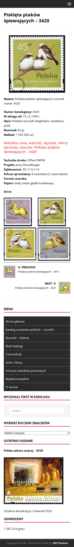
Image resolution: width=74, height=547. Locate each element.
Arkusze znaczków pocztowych (26, 370)
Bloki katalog (14, 346)
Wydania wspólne (17, 379)
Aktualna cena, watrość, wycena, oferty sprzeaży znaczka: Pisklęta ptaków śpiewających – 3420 (36, 147)
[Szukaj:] (37, 411)
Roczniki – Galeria (17, 338)
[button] (69, 3)
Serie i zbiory (14, 362)
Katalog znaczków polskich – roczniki (30, 329)
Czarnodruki (14, 354)
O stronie (12, 387)
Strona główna (15, 321)
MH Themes (60, 543)
